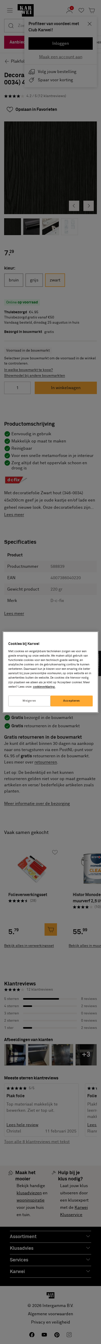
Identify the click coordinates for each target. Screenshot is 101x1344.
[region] (51, 672)
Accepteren (71, 700)
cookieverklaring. (44, 686)
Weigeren (29, 700)
